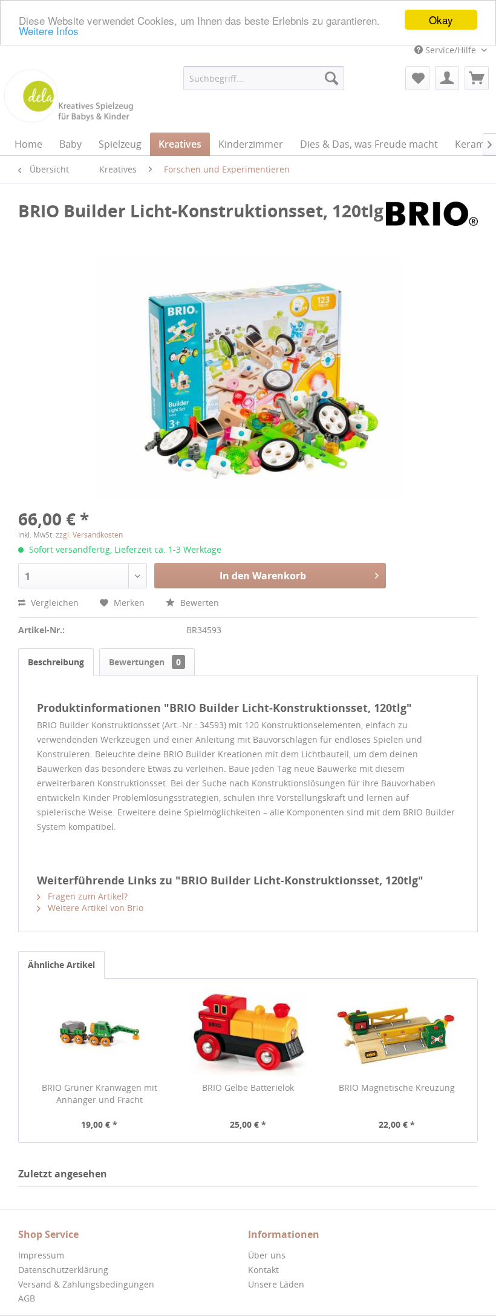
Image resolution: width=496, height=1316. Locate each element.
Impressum (41, 1255)
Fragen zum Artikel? (86, 896)
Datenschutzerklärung (63, 1269)
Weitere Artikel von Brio (94, 907)
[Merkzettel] (417, 78)
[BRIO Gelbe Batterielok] (248, 1033)
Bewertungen (145, 662)
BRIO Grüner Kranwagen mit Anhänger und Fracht (99, 1093)
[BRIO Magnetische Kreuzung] (396, 1033)
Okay (441, 19)
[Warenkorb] (477, 78)
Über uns (267, 1255)
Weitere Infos (49, 30)
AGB (26, 1298)
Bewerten (198, 602)
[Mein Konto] (447, 78)
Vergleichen (53, 602)
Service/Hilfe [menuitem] (450, 50)
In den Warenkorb (263, 575)
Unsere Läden (276, 1284)
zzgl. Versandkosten (89, 535)
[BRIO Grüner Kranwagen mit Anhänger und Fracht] (99, 1033)
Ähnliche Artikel (61, 964)
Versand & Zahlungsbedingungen (86, 1284)
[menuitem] (264, 78)
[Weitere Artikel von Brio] (432, 223)
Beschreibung (56, 662)
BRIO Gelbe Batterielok (248, 1087)
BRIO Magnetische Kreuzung (397, 1087)
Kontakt (263, 1269)
